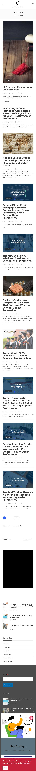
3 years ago (10, 122)
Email (5, 675)
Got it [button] (5, 768)
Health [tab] (31, 539)
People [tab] (26, 539)
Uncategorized (8, 150)
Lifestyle (7, 647)
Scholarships (8, 248)
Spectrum (5, 93)
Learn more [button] (26, 763)
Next (16, 518)
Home (14, 15)
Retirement (7, 651)
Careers (7, 101)
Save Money (8, 80)
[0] (5, 616)
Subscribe (8, 685)
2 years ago (10, 93)
